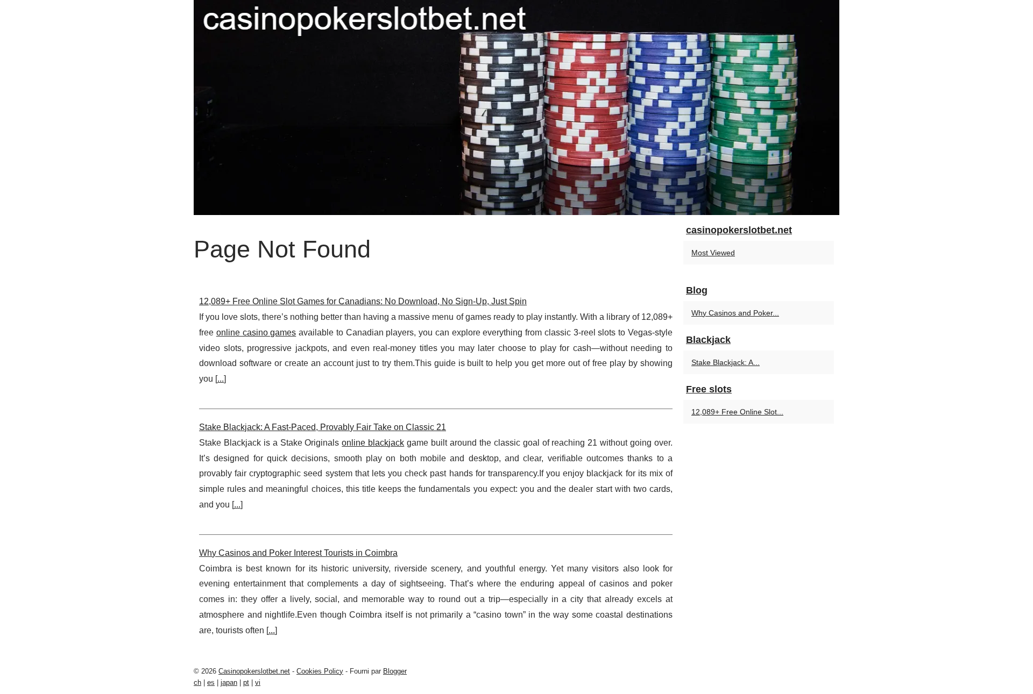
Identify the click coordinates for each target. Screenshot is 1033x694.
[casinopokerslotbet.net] (516, 107)
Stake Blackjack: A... (725, 362)
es (211, 682)
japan (229, 682)
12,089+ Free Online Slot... (737, 411)
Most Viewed (713, 252)
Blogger (395, 671)
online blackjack (373, 442)
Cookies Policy (319, 671)
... (220, 378)
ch (197, 682)
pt (246, 682)
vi (257, 682)
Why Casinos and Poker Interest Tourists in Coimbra (298, 552)
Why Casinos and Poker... (735, 313)
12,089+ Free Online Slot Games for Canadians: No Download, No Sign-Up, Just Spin (363, 301)
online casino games (256, 332)
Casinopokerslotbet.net (254, 671)
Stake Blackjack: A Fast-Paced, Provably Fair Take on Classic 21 (322, 427)
